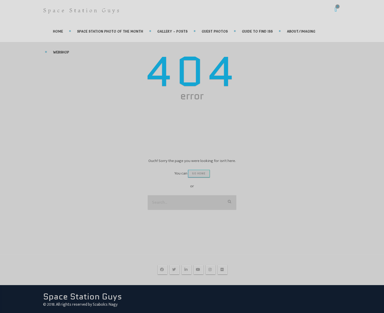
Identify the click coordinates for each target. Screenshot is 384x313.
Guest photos (215, 31)
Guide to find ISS (257, 31)
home (58, 31)
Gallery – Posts (172, 31)
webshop (61, 52)
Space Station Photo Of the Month (110, 31)
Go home (199, 173)
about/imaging (301, 31)
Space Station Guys (82, 10)
